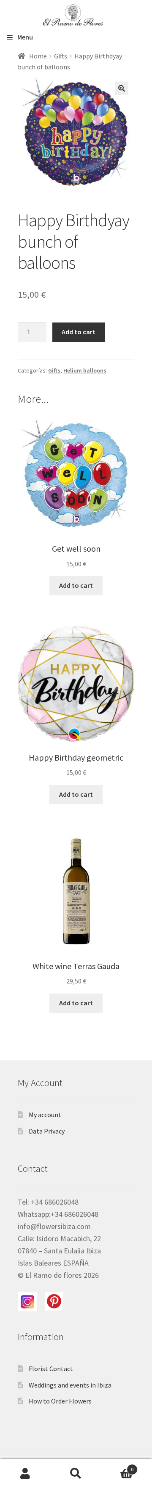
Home (38, 56)
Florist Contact (51, 1368)
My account (45, 1114)
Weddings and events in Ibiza (70, 1385)
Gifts (60, 56)
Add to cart (78, 332)
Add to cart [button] (76, 585)
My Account (25, 1473)
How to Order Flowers (60, 1401)
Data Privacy (47, 1131)
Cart (117, 1466)
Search (76, 1473)
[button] (121, 88)
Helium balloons (84, 370)
